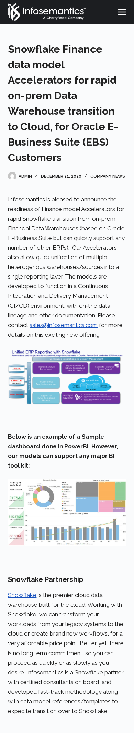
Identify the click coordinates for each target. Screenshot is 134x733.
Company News (107, 176)
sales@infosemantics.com (64, 325)
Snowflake (22, 594)
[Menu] (122, 12)
